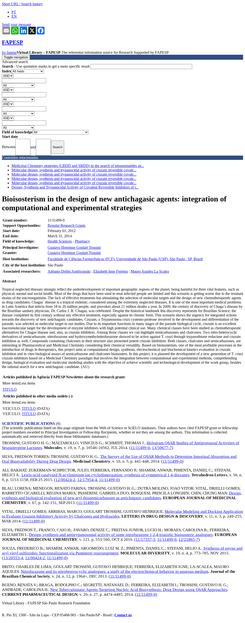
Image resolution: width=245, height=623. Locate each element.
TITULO (10, 389)
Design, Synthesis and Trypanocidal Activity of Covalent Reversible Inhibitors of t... (75, 187)
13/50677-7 (162, 447)
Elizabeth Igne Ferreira (110, 271)
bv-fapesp (9, 52)
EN (14, 16)
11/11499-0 (140, 447)
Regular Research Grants (66, 225)
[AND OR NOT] (8, 76)
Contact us (123, 615)
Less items (27, 383)
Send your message (16, 24)
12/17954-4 (87, 479)
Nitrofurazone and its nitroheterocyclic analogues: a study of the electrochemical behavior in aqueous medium (114, 571)
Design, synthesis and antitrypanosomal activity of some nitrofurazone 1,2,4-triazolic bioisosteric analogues (121, 534)
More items (10, 383)
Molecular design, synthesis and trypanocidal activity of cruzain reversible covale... (73, 170)
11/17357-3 (145, 539)
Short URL (10, 4)
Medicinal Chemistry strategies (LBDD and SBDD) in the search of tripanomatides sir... (77, 166)
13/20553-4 (13, 558)
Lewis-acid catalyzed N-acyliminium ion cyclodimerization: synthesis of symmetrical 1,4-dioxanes (105, 475)
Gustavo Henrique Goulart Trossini (74, 247)
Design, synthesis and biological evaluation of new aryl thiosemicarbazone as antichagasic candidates (122, 495)
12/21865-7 (188, 539)
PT (13, 12)
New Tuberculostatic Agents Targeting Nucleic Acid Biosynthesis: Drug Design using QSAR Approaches (138, 589)
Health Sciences (60, 241)
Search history (32, 4)
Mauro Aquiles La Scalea (150, 271)
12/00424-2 (65, 479)
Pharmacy (82, 241)
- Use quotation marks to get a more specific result (46, 66)
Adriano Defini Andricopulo (69, 271)
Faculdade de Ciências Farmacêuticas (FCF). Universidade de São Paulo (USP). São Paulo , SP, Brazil (125, 259)
